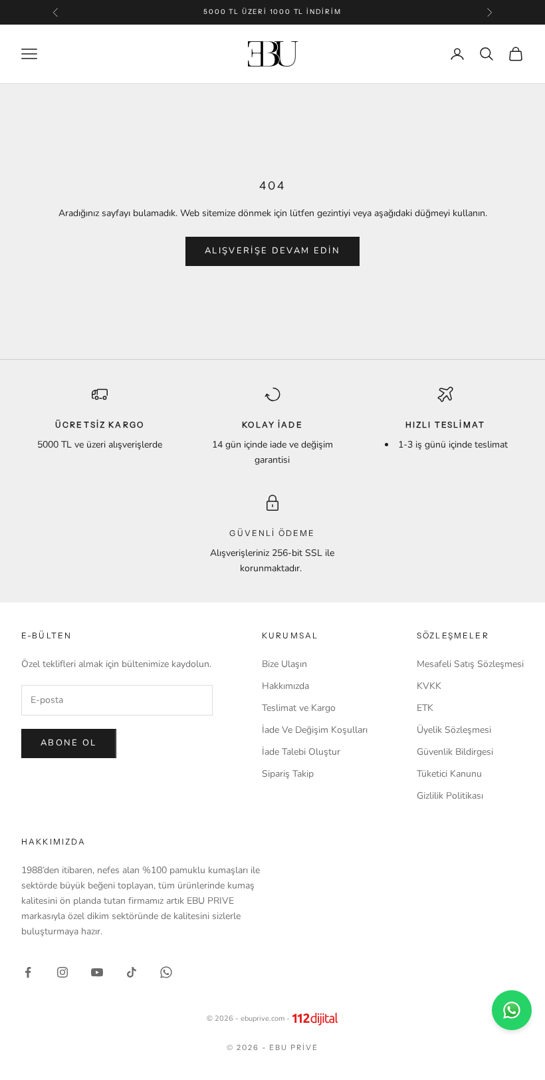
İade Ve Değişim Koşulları (315, 730)
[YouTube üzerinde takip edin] (97, 972)
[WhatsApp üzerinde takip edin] (166, 972)
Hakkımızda (285, 686)
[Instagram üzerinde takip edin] (62, 972)
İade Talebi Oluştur (301, 751)
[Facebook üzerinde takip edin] (28, 972)
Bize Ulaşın (284, 664)
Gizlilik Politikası (450, 795)
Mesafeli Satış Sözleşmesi (470, 664)
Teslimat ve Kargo (299, 708)
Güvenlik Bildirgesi (455, 751)
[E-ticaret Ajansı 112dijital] (315, 1018)
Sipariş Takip (288, 773)
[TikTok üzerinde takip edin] (131, 972)
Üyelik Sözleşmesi (454, 730)
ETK (425, 708)
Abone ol (69, 743)
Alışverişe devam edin (272, 251)
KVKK (429, 686)
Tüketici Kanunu (449, 773)
